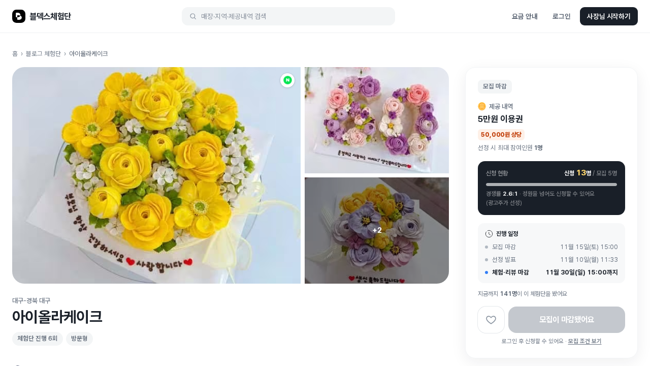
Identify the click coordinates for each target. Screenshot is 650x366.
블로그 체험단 (43, 53)
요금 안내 (524, 16)
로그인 (561, 16)
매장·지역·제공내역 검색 (234, 16)
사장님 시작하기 (609, 16)
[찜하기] (491, 319)
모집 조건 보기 (585, 341)
